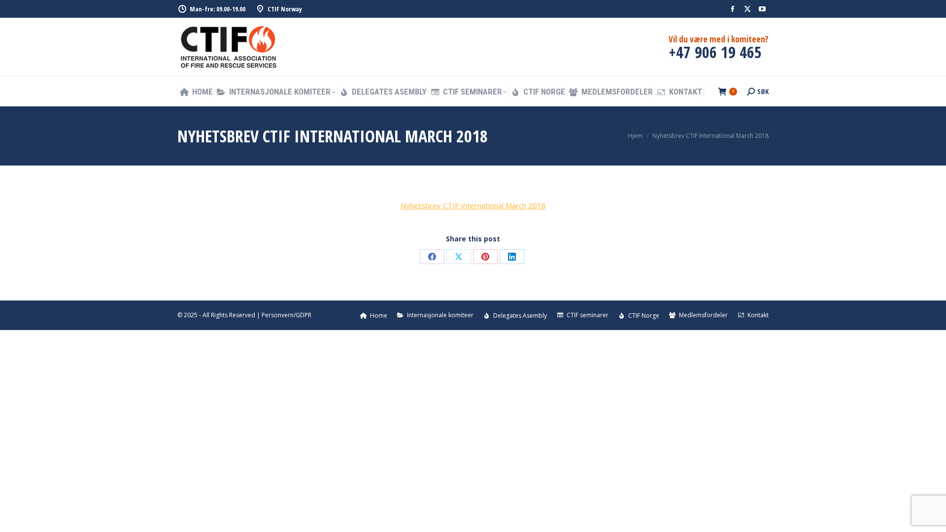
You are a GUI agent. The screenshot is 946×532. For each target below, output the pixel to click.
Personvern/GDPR (286, 315)
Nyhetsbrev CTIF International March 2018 (473, 205)
